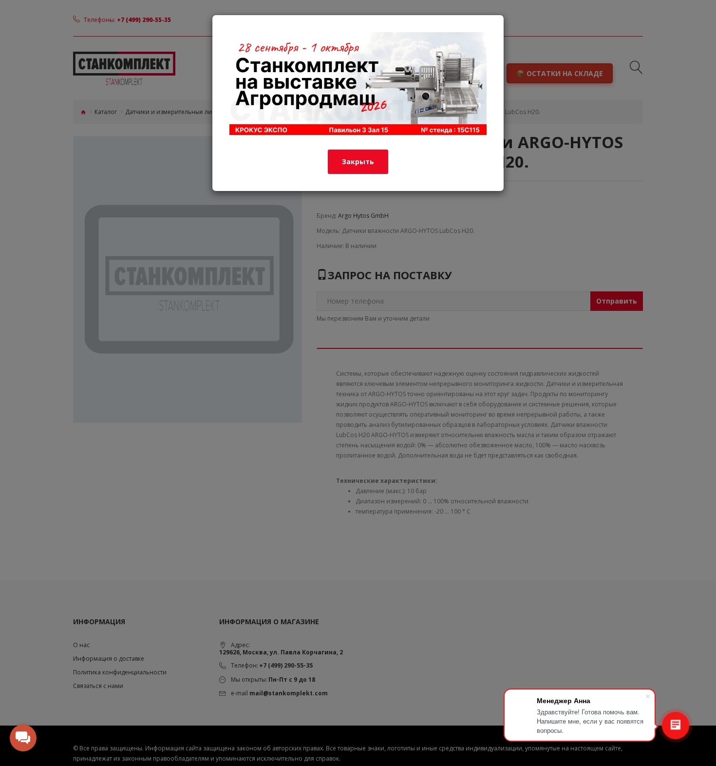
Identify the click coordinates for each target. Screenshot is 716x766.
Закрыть (358, 161)
